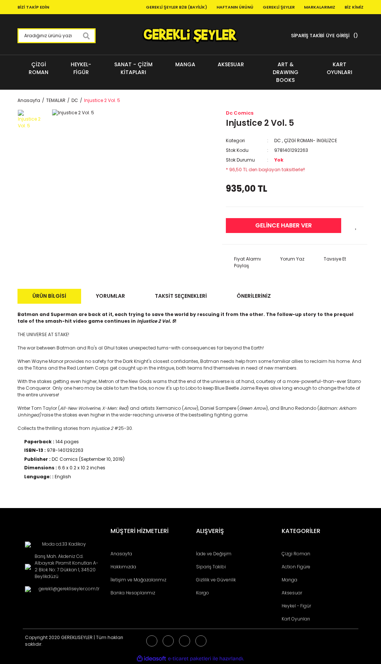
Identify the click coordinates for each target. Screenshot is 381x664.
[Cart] (354, 35)
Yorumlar (110, 296)
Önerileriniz (254, 296)
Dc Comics (239, 112)
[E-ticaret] (189, 658)
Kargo (202, 593)
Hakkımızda (123, 567)
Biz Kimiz (354, 7)
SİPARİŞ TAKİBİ (307, 35)
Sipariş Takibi (211, 567)
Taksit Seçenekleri (181, 296)
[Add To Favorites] (356, 225)
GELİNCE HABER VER (283, 225)
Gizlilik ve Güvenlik (216, 580)
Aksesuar (292, 593)
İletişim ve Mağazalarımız (138, 580)
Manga (289, 580)
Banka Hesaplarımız (133, 593)
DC (277, 140)
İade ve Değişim (213, 553)
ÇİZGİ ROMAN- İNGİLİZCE (310, 140)
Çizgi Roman (296, 553)
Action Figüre (296, 567)
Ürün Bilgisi (49, 296)
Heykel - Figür (296, 606)
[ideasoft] (151, 659)
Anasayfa (121, 553)
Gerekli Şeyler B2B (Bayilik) (176, 7)
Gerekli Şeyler (279, 7)
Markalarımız (319, 7)
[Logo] (190, 35)
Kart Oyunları (296, 619)
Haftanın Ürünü (235, 7)
